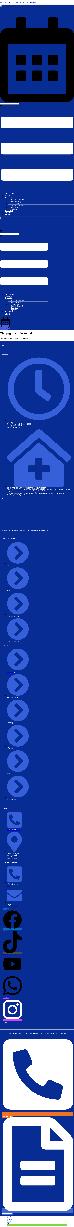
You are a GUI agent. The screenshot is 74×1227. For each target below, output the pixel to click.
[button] (37, 148)
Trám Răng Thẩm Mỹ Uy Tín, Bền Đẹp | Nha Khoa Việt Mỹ (18, 2)
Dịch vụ (8, 197)
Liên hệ (8, 214)
